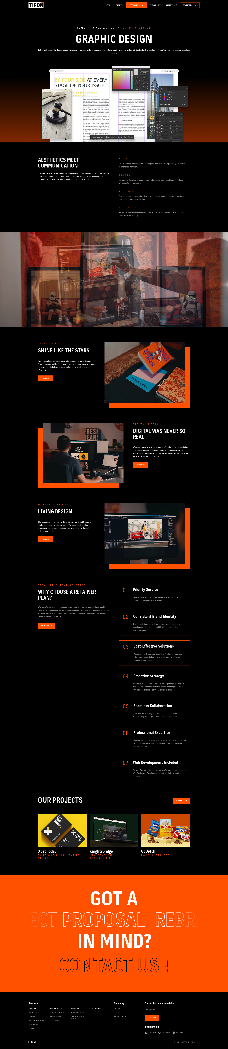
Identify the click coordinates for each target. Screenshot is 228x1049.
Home (108, 5)
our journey (155, 5)
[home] (36, 5)
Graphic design (137, 28)
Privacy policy (120, 1017)
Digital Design (56, 1017)
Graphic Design (56, 1009)
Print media (54, 1021)
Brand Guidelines (78, 1013)
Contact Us (118, 1013)
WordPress (33, 1024)
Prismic (31, 1029)
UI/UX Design (33, 1013)
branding (75, 1009)
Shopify (31, 1017)
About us (117, 1009)
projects (119, 5)
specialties (104, 28)
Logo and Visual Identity (77, 1018)
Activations (97, 1009)
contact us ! (114, 967)
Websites (32, 1009)
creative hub (171, 5)
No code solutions (36, 1021)
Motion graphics (57, 1013)
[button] (136, 5)
